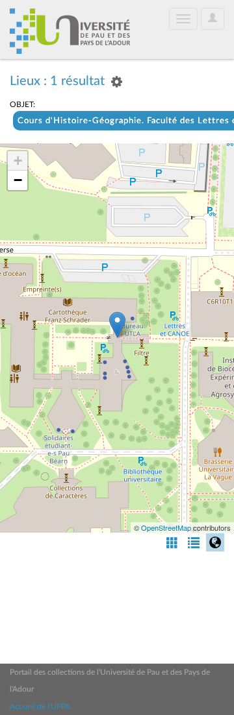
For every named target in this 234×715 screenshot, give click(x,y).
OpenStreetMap (166, 527)
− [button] (18, 180)
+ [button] (18, 160)
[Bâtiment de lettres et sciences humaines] (117, 324)
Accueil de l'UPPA (40, 706)
